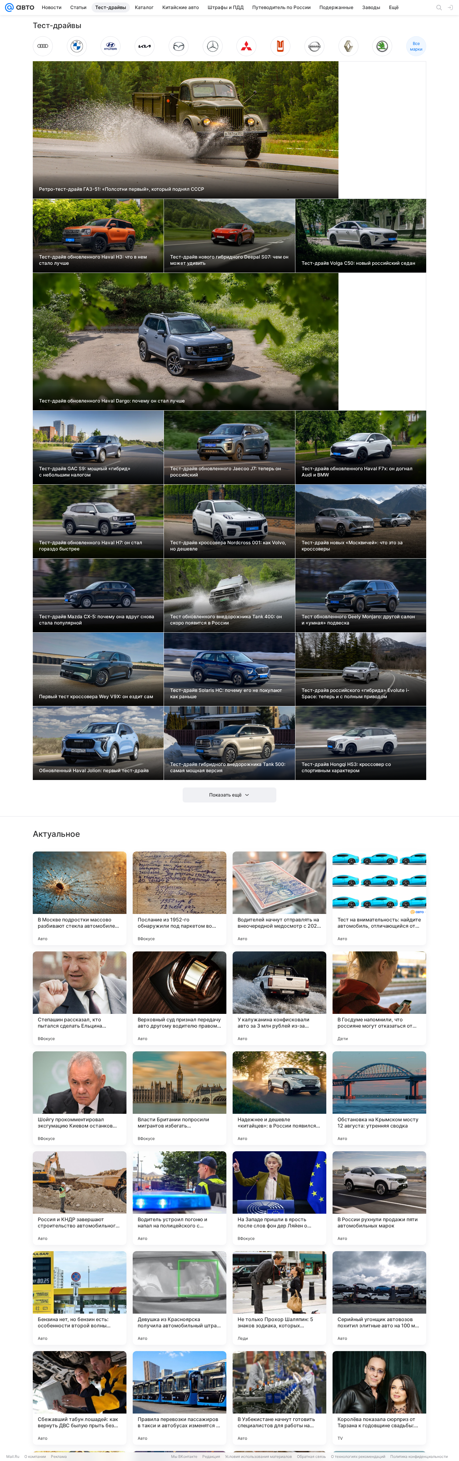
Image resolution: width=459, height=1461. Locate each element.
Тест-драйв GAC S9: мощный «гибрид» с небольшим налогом (85, 472)
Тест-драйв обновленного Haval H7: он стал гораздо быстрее (90, 546)
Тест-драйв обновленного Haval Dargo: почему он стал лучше (112, 401)
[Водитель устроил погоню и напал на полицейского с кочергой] (179, 1198)
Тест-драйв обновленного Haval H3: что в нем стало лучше (93, 260)
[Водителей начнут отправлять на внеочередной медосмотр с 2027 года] (279, 898)
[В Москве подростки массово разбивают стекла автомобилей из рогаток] (79, 898)
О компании (35, 1456)
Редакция (211, 1456)
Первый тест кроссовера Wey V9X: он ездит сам (96, 696)
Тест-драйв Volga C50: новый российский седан (358, 263)
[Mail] (9, 7)
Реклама (59, 1456)
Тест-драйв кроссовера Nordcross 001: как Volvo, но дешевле (228, 546)
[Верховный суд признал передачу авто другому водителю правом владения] (179, 998)
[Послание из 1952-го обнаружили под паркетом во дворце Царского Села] (179, 898)
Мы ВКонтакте (184, 1456)
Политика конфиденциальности (419, 1456)
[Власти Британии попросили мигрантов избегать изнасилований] (179, 1098)
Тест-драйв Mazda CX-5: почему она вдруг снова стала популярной (96, 620)
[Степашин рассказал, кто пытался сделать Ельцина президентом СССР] (79, 998)
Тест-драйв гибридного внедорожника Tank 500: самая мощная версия (227, 767)
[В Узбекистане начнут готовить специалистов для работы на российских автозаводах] (279, 1398)
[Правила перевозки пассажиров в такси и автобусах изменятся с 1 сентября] (179, 1398)
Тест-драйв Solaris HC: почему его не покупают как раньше (226, 693)
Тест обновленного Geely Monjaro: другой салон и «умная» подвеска (358, 620)
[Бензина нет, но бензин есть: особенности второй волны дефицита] (79, 1298)
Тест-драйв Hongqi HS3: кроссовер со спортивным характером (346, 767)
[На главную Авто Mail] (24, 7)
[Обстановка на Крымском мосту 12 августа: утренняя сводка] (379, 1098)
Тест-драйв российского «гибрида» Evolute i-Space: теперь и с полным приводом (355, 693)
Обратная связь (311, 1456)
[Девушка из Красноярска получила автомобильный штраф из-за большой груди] (179, 1298)
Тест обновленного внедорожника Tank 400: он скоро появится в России (226, 620)
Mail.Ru (12, 1456)
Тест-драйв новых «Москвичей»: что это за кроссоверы (352, 546)
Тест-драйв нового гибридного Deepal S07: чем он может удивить (229, 260)
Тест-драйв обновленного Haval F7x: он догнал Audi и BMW (357, 472)
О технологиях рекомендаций (358, 1456)
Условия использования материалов (258, 1456)
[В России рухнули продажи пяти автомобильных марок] (379, 1198)
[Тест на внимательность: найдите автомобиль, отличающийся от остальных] (379, 898)
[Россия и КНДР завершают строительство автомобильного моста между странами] (79, 1198)
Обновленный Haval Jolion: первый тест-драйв (94, 770)
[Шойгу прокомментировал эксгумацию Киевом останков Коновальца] (79, 1098)
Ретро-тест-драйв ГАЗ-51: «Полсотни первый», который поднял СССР (121, 189)
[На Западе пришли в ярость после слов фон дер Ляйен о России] (279, 1198)
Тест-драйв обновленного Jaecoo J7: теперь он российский (225, 472)
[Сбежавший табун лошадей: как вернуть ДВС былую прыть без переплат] (79, 1398)
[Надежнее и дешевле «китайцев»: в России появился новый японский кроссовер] (279, 1098)
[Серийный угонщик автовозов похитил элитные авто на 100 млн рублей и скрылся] (379, 1298)
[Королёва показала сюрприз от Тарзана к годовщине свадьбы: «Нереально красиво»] (379, 1398)
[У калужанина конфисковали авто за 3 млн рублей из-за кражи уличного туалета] (279, 998)
